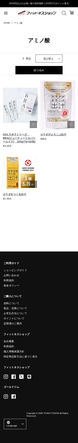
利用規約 (9, 280)
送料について (11, 303)
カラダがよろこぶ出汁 (53, 134)
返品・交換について (15, 308)
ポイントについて (14, 318)
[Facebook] (13, 376)
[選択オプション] (71, 124)
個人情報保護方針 (14, 351)
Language (12, 423)
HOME (7, 23)
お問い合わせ (11, 275)
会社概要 (9, 341)
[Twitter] (21, 376)
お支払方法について (15, 313)
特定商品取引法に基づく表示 (21, 356)
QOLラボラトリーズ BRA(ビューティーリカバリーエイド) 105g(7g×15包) (19, 138)
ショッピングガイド (15, 270)
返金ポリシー (11, 285)
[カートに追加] (33, 124)
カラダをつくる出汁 (14, 194)
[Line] (29, 376)
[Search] (64, 13)
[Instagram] (6, 376)
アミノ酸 (18, 23)
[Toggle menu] (9, 13)
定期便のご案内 (13, 323)
